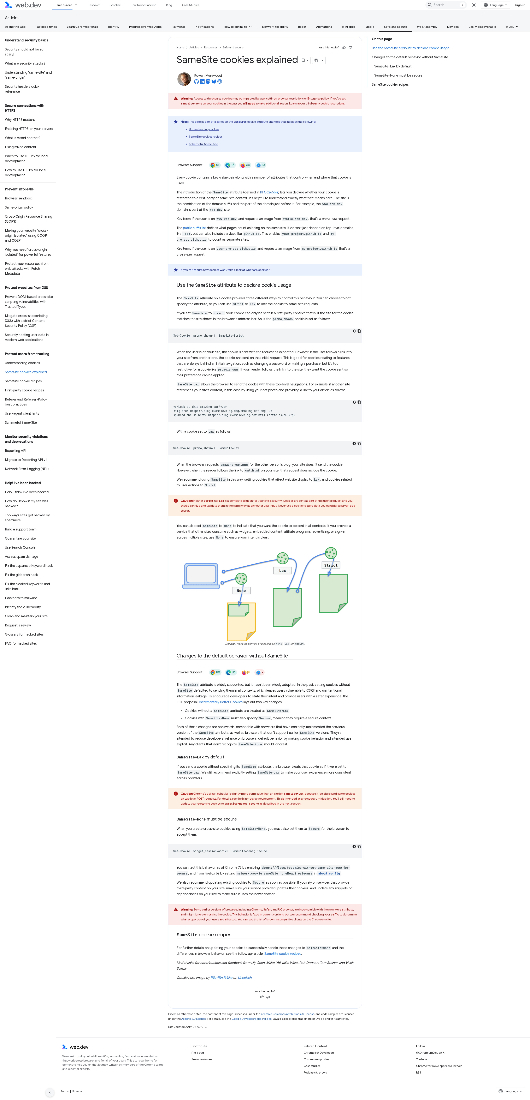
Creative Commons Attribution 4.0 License (287, 1014)
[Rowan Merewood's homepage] (219, 82)
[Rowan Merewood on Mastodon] (208, 82)
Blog (169, 5)
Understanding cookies (204, 129)
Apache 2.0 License (193, 1019)
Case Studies (190, 5)
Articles (12, 17)
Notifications (204, 27)
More (510, 27)
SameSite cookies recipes (205, 136)
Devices (453, 27)
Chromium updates (316, 1059)
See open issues (202, 1059)
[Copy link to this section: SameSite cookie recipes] (235, 935)
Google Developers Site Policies (251, 1019)
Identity (113, 27)
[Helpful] (344, 47)
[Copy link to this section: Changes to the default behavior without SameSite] (291, 656)
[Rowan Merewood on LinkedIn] (202, 82)
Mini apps (348, 27)
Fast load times (46, 27)
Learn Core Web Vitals (82, 27)
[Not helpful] (350, 47)
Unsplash (245, 978)
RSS (418, 1072)
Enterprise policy (318, 98)
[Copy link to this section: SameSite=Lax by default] (228, 757)
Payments (179, 27)
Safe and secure (395, 27)
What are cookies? (258, 270)
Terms (65, 1091)
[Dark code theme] (354, 331)
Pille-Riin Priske (221, 978)
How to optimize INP (238, 27)
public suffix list (194, 228)
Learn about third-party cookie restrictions (316, 103)
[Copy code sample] (359, 331)
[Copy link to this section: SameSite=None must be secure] (240, 819)
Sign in (520, 5)
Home (180, 47)
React (302, 27)
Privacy (77, 1091)
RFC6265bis (269, 192)
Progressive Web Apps (145, 27)
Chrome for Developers (319, 1052)
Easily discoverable (482, 27)
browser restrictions (291, 98)
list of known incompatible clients (280, 919)
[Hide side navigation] (50, 1092)
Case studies (312, 1066)
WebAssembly (427, 27)
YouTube (421, 1059)
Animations (324, 27)
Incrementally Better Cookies (221, 702)
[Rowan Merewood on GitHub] (196, 82)
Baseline (115, 5)
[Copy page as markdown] (316, 60)
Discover (94, 5)
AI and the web (15, 27)
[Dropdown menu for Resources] (78, 4)
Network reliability (275, 27)
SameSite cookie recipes (282, 954)
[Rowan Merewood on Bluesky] (214, 82)
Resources (64, 5)
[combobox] (446, 5)
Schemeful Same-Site (203, 144)
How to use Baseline (143, 5)
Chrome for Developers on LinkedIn (439, 1066)
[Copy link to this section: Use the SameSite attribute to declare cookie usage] (295, 285)
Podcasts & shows (315, 1072)
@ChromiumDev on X (430, 1052)
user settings (268, 98)
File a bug (198, 1052)
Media (369, 27)
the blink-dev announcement (256, 798)
